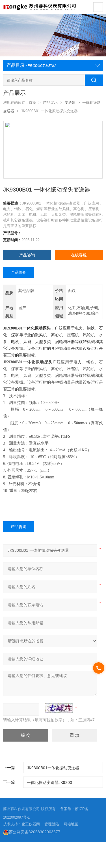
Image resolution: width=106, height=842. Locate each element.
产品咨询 (27, 255)
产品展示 (50, 102)
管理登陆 (51, 824)
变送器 (69, 102)
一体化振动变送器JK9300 (49, 782)
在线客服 (79, 255)
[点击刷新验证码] (59, 708)
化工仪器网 (30, 824)
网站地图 (71, 824)
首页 (32, 102)
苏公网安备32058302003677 (34, 832)
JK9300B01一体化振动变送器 (53, 768)
